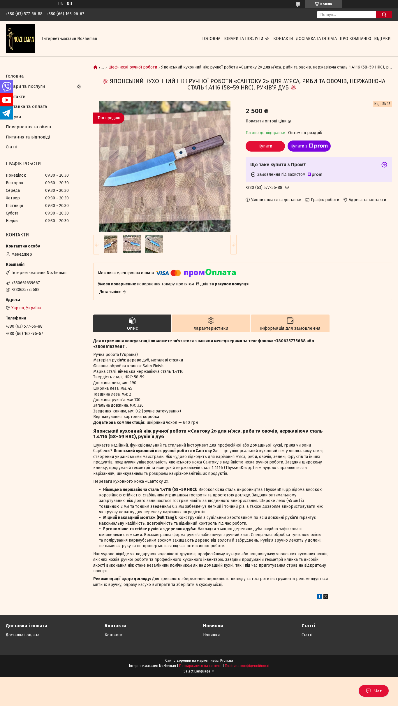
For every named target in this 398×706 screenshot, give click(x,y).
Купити (265, 146)
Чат (378, 691)
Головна (211, 38)
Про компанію (355, 38)
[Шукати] (384, 14)
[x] (325, 597)
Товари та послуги (243, 38)
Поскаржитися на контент (200, 666)
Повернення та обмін (28, 126)
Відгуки (382, 38)
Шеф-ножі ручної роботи (132, 67)
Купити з (298, 146)
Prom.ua (226, 660)
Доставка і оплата (22, 635)
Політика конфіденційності (247, 666)
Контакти (283, 38)
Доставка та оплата (316, 38)
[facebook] (319, 597)
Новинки (211, 635)
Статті (11, 147)
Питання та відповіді (28, 137)
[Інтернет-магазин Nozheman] (20, 38)
